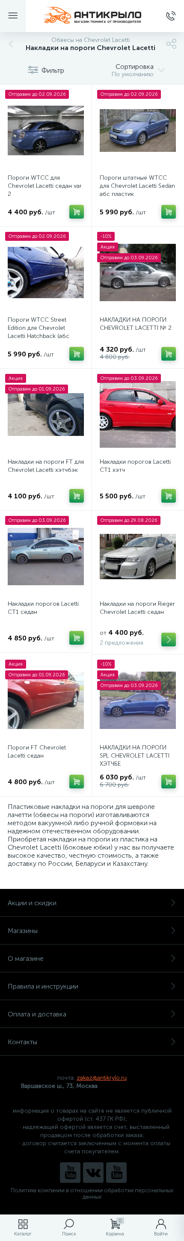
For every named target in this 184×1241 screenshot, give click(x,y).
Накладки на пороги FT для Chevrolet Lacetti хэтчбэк (46, 466)
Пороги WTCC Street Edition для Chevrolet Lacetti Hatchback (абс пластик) (38, 332)
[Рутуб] (116, 1172)
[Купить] (76, 212)
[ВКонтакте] (93, 1172)
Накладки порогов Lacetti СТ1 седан (43, 608)
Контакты (22, 1042)
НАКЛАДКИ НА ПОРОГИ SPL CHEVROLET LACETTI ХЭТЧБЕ (134, 755)
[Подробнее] (168, 639)
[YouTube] (70, 1172)
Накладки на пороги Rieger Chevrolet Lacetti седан (137, 608)
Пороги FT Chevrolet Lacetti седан (37, 751)
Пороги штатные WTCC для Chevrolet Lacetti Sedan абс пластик (137, 186)
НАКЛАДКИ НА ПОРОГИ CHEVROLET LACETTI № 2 (136, 324)
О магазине (26, 958)
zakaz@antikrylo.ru (102, 1077)
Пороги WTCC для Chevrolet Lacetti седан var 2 (45, 186)
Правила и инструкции (43, 986)
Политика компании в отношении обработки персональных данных (92, 1193)
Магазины (23, 931)
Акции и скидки (32, 903)
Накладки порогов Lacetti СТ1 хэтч (135, 466)
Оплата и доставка (37, 1014)
